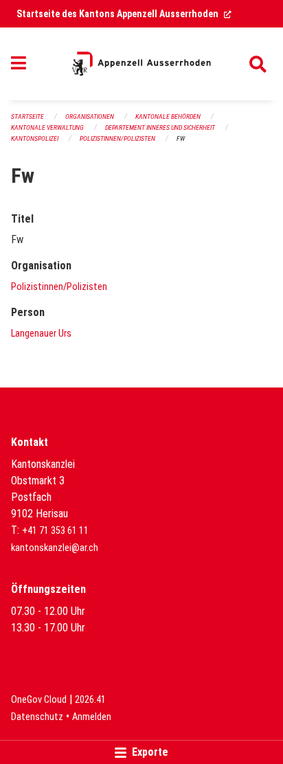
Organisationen (89, 116)
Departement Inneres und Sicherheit (160, 127)
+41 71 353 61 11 (55, 531)
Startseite (27, 116)
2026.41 (90, 700)
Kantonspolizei (34, 138)
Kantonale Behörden (168, 116)
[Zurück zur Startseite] (141, 63)
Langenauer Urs (41, 333)
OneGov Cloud (39, 700)
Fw (181, 138)
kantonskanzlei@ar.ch (54, 548)
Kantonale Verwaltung (47, 127)
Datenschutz (37, 717)
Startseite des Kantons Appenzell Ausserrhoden (123, 13)
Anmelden (91, 717)
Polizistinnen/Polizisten (117, 138)
